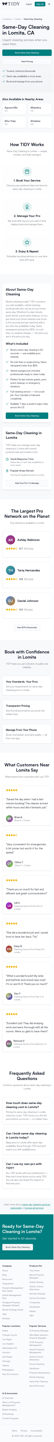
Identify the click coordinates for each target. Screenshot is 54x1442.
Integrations (8, 1283)
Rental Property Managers (36, 1276)
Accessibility (36, 1430)
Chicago (6, 1361)
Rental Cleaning (36, 1377)
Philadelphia (8, 1370)
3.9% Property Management (36, 1343)
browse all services (34, 1207)
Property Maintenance (39, 1372)
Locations (7, 19)
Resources (7, 1279)
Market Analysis (9, 1409)
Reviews (6, 1318)
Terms (14, 1430)
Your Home (34, 1270)
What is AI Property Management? (11, 1403)
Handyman (34, 1368)
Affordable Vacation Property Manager (38, 1336)
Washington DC (9, 1348)
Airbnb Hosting (36, 1282)
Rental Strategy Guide (12, 1309)
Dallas (5, 1330)
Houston (6, 1352)
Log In (29, 4)
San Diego (7, 1356)
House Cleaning (36, 1364)
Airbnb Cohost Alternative (36, 1288)
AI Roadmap (8, 1414)
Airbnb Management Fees (11, 1296)
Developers (34, 1307)
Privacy (24, 1430)
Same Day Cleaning (38, 1381)
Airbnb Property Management (36, 1351)
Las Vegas (7, 1339)
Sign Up (40, 4)
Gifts (31, 1315)
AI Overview (7, 1398)
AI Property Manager (39, 1330)
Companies (34, 1302)
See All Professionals (27, 627)
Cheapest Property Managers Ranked (11, 1304)
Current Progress (10, 1418)
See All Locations (10, 1374)
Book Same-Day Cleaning (27, 52)
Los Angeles (8, 1343)
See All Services (36, 1386)
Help (4, 1314)
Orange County (9, 1335)
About (5, 1270)
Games (32, 1311)
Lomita (18, 19)
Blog (4, 1275)
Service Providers (37, 1298)
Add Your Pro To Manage (27, 483)
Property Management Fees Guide (12, 1289)
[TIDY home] (13, 4)
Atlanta (5, 1365)
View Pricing (27, 61)
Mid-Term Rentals (37, 1293)
